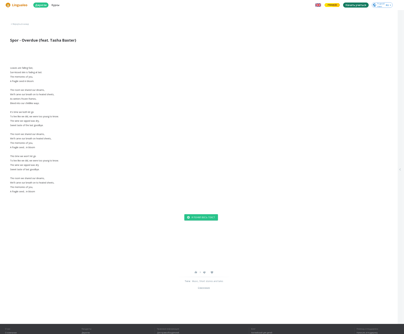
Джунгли (86, 332)
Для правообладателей (168, 332)
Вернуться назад (21, 24)
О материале (204, 288)
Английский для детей (261, 332)
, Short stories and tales (210, 281)
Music (195, 281)
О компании (11, 332)
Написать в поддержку (367, 332)
